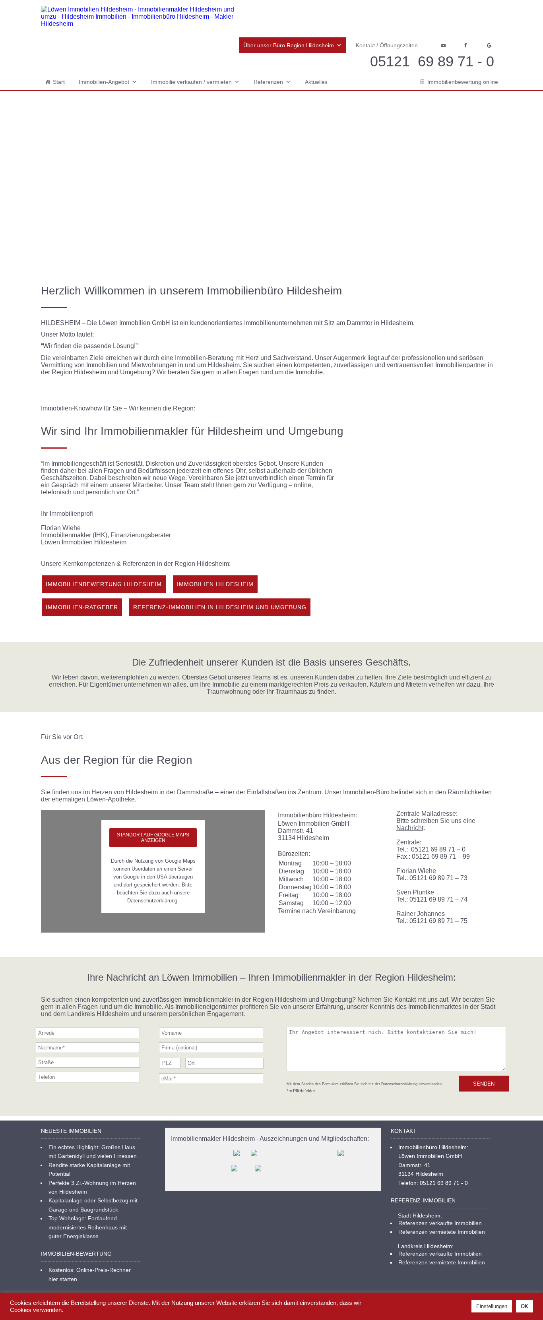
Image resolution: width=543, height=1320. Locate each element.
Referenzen (268, 82)
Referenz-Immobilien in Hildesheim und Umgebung (219, 607)
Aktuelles (316, 82)
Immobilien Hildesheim (215, 584)
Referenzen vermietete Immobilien (441, 1232)
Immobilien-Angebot (104, 82)
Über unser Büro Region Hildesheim (288, 45)
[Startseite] (140, 16)
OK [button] (524, 1306)
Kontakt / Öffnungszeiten (387, 45)
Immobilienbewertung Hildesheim (104, 584)
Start (59, 82)
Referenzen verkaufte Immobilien (440, 1223)
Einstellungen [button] (491, 1306)
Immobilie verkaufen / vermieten (191, 82)
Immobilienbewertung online (462, 82)
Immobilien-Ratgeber (82, 607)
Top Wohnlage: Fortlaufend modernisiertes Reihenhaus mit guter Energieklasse (87, 1227)
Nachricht (409, 828)
